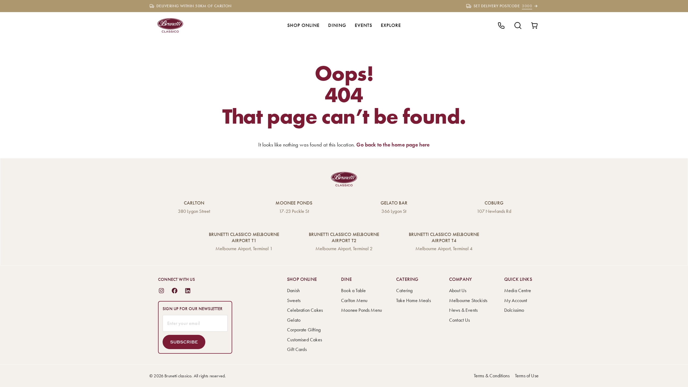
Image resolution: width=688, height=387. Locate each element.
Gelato (293, 320)
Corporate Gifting (304, 330)
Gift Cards (297, 349)
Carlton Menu (354, 300)
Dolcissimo (514, 310)
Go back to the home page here (392, 144)
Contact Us (459, 320)
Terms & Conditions (492, 376)
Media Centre (517, 290)
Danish (293, 290)
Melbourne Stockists (468, 300)
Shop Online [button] (303, 25)
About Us (457, 290)
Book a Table (353, 290)
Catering (404, 290)
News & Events (463, 310)
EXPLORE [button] (391, 25)
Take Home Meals (413, 300)
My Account (515, 300)
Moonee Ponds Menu (361, 310)
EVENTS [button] (363, 25)
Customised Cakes (304, 340)
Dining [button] (337, 25)
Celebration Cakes (305, 310)
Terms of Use (527, 376)
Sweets (293, 300)
